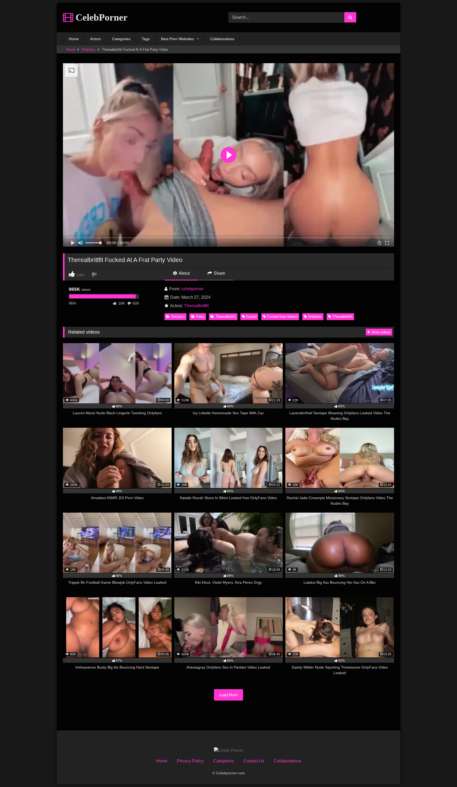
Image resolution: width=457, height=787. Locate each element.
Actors (95, 39)
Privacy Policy (190, 761)
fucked (251, 317)
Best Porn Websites (177, 39)
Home (74, 39)
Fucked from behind (282, 317)
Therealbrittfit (196, 305)
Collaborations (222, 39)
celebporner (192, 289)
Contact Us (253, 761)
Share (219, 273)
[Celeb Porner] (228, 750)
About (184, 273)
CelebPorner (100, 17)
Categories (121, 39)
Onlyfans (88, 50)
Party (200, 317)
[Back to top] (440, 771)
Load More (228, 695)
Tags (146, 39)
